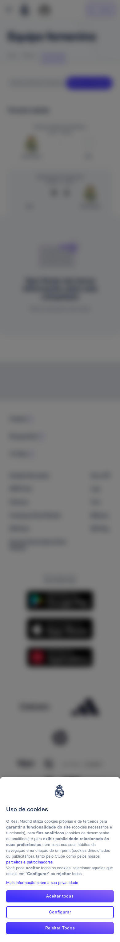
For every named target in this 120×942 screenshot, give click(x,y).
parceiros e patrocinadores (29, 862)
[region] (60, 859)
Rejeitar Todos (60, 927)
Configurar (60, 911)
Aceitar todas (60, 896)
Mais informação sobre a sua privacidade (42, 882)
